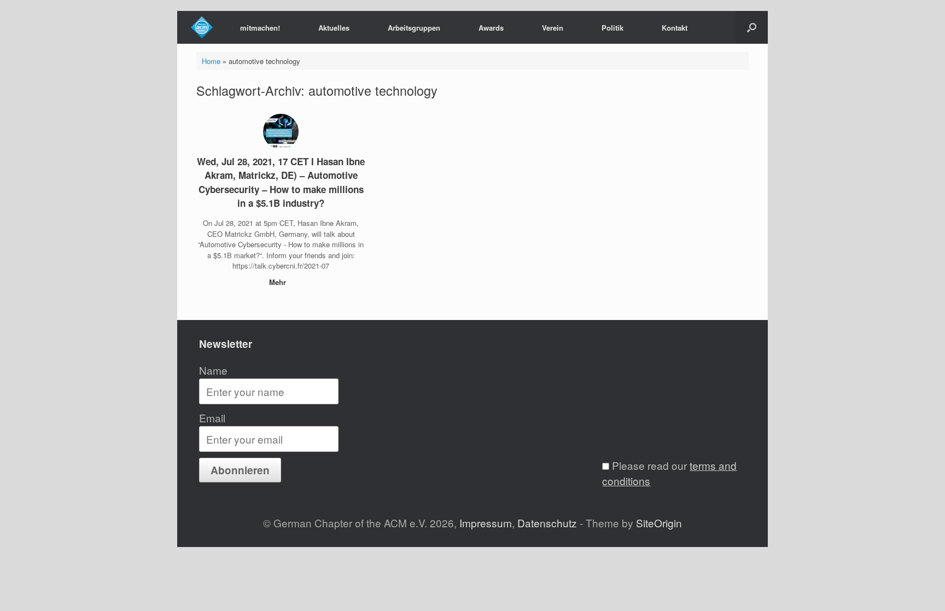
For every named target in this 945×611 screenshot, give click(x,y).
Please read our (669, 473)
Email (212, 417)
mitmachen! (260, 27)
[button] (752, 27)
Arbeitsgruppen (414, 27)
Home (211, 61)
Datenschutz (547, 522)
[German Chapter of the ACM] (202, 27)
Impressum (485, 522)
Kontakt (674, 27)
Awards (491, 27)
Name (213, 370)
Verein (552, 27)
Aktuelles (333, 27)
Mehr (278, 282)
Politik (612, 27)
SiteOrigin (659, 522)
